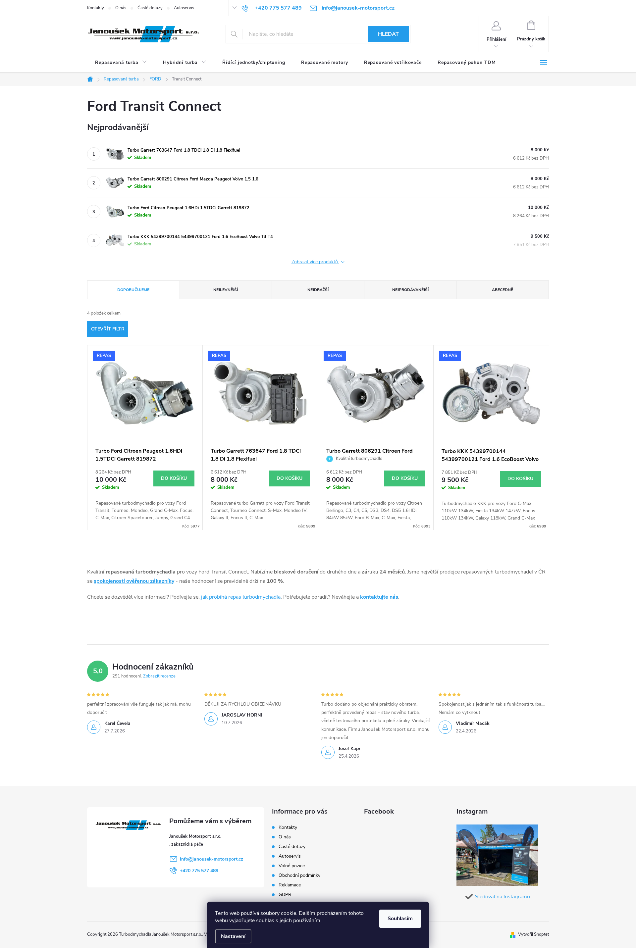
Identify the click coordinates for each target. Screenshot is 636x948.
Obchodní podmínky (299, 875)
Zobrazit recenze (159, 676)
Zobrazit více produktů (315, 262)
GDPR (285, 894)
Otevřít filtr (108, 329)
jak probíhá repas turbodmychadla (241, 597)
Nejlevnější (225, 289)
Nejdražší (318, 289)
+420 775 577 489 (199, 871)
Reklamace (290, 885)
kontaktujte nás (379, 597)
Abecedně (502, 289)
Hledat (388, 34)
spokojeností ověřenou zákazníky (134, 581)
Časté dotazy (150, 8)
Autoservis (184, 8)
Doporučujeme (133, 289)
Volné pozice (292, 866)
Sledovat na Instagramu (502, 896)
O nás (120, 8)
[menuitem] (121, 62)
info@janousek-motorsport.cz (211, 859)
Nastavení (233, 936)
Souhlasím (400, 918)
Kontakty (95, 8)
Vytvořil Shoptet (533, 934)
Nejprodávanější (410, 289)
